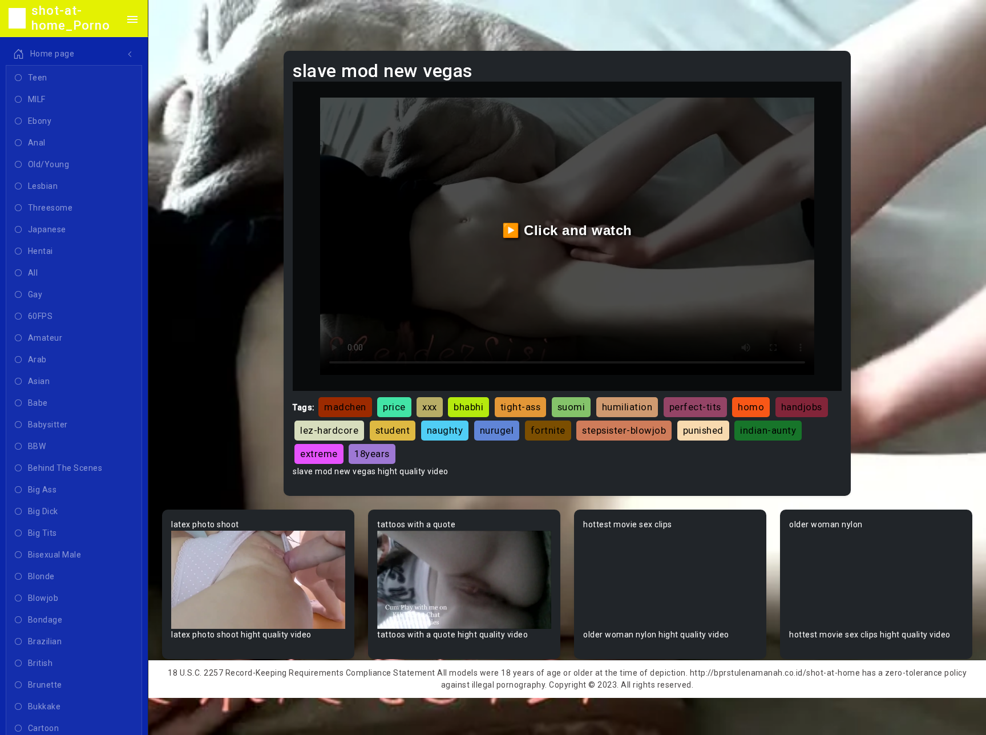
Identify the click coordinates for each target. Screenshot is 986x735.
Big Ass (42, 489)
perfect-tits (695, 407)
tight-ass (520, 407)
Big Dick (43, 511)
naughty (445, 430)
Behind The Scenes (65, 467)
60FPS (40, 316)
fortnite (548, 430)
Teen (37, 77)
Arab (37, 359)
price (394, 407)
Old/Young (49, 164)
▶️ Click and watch (567, 230)
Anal (37, 142)
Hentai (40, 251)
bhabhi (468, 407)
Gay (35, 294)
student (392, 430)
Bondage (45, 619)
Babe (38, 402)
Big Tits (42, 533)
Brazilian (45, 641)
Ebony (40, 121)
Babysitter (48, 424)
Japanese (47, 229)
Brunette (45, 684)
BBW (37, 446)
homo (751, 407)
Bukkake (44, 706)
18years (372, 453)
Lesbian (43, 186)
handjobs (801, 407)
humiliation (627, 407)
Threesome (50, 207)
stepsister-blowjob (624, 430)
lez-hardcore (329, 430)
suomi (571, 407)
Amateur (45, 337)
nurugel (497, 430)
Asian (39, 381)
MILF (37, 99)
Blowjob (43, 598)
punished (703, 430)
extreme (319, 453)
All (33, 272)
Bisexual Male (55, 554)
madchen (345, 407)
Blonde (41, 576)
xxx (429, 407)
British (40, 663)
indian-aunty (768, 430)
